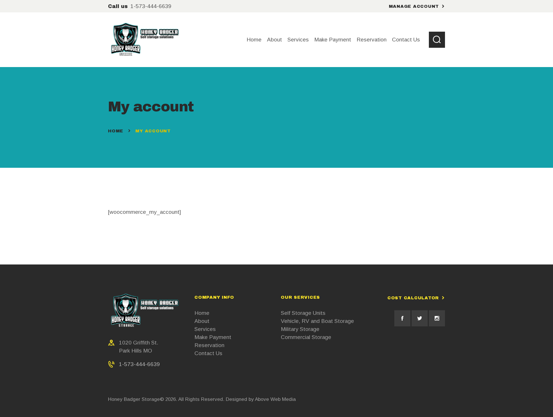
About (201, 321)
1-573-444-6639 (139, 364)
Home (115, 131)
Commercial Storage (306, 337)
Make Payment (212, 337)
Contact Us (208, 353)
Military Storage (300, 329)
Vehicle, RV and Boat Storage (317, 321)
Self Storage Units (303, 313)
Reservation (209, 345)
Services (205, 329)
